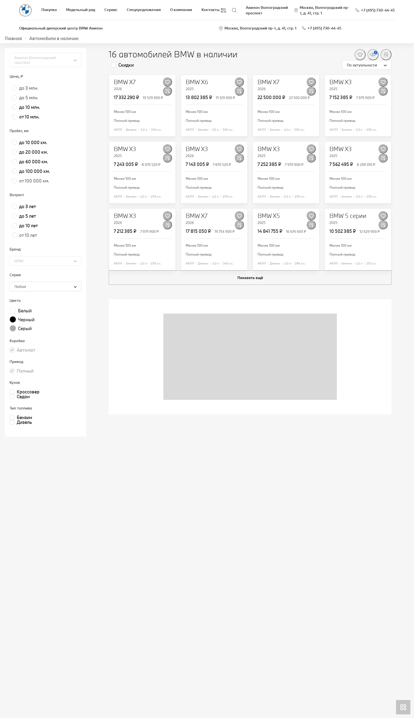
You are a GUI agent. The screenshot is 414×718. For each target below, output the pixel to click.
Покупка (49, 9)
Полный (25, 370)
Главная (13, 38)
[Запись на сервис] (223, 10)
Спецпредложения (144, 9)
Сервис (110, 9)
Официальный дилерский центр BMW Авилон (61, 28)
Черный (26, 319)
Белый (25, 311)
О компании (181, 9)
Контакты (210, 9)
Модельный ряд (80, 9)
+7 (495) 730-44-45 (324, 28)
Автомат (26, 350)
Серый (25, 328)
